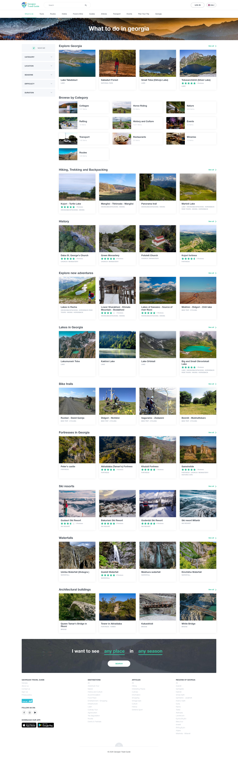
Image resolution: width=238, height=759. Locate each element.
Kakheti (178, 692)
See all (211, 46)
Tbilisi (178, 710)
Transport (116, 14)
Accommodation (94, 695)
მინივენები (180, 727)
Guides (92, 14)
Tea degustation (94, 716)
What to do (29, 14)
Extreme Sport (137, 710)
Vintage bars (136, 701)
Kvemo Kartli (180, 701)
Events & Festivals (94, 721)
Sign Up (25, 692)
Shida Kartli (180, 695)
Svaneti (178, 686)
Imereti (178, 724)
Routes (53, 14)
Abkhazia (179, 713)
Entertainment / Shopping (97, 701)
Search (119, 663)
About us (25, 686)
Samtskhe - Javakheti (184, 698)
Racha (178, 707)
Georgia (158, 14)
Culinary (135, 692)
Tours (42, 14)
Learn (90, 707)
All (89, 683)
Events (129, 14)
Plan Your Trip (143, 14)
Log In (198, 5)
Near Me (41, 48)
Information (136, 695)
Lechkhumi (180, 716)
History (134, 707)
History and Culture (95, 692)
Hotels (64, 14)
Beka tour (179, 721)
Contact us (26, 689)
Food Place (92, 698)
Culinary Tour (93, 710)
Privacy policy (27, 695)
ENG (212, 5)
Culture (134, 704)
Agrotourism (92, 713)
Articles (104, 14)
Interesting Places (138, 689)
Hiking (134, 686)
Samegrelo (180, 689)
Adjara (178, 730)
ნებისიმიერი (181, 719)
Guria (178, 704)
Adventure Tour (93, 686)
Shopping (135, 698)
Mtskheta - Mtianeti (183, 733)
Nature (90, 689)
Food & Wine (78, 14)
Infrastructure (93, 704)
